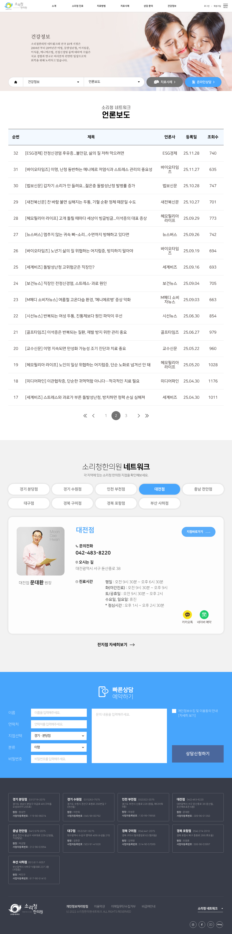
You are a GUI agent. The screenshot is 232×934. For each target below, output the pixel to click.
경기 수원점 (72, 489)
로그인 (207, 6)
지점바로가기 (195, 531)
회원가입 (217, 6)
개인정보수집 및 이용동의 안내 (198, 711)
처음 (85, 416)
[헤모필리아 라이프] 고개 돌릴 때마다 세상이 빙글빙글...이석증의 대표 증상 (86, 218)
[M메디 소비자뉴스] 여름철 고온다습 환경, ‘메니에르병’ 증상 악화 (78, 300)
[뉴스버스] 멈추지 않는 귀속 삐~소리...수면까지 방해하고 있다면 (77, 235)
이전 (93, 416)
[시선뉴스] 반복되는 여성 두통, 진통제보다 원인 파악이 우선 (73, 316)
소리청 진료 (77, 6)
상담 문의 (148, 6)
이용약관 (99, 906)
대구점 (29, 503)
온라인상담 (204, 82)
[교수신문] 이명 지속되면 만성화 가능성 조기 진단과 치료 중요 (75, 349)
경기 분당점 (29, 489)
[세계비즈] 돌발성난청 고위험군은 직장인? (59, 267)
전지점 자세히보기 (112, 644)
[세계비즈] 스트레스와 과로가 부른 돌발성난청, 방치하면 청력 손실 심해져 (85, 397)
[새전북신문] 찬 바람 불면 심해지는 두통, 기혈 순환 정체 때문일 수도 (80, 202)
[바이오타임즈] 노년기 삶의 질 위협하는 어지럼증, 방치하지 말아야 (79, 251)
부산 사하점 (159, 503)
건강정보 (172, 6)
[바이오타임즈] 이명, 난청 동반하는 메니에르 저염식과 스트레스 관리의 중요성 (88, 169)
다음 (139, 416)
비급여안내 (148, 906)
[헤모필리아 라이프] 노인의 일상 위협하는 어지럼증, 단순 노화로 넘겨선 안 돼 (87, 365)
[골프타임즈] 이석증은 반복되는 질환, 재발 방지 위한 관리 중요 (76, 332)
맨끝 (147, 416)
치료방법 (101, 6)
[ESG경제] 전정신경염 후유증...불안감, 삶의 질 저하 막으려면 (74, 153)
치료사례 (125, 6)
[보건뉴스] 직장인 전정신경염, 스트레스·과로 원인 (66, 283)
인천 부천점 (116, 489)
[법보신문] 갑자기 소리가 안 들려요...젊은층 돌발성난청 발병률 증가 (80, 186)
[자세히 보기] (187, 716)
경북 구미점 (72, 503)
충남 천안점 (203, 489)
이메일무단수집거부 (123, 906)
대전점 (159, 489)
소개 (54, 6)
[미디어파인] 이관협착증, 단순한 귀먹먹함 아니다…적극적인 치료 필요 (82, 381)
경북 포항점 (116, 503)
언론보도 (94, 82)
